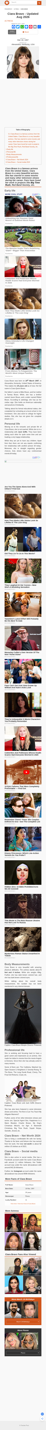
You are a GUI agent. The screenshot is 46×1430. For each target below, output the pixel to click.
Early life (9, 149)
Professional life (12, 157)
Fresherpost (8, 9)
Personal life (11, 152)
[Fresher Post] (7, 3)
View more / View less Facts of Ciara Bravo (23, 1203)
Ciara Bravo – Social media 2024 (18, 162)
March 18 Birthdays (23, 1322)
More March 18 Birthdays (23, 1299)
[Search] (39, 3)
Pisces (23, 1353)
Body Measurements (14, 154)
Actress (16, 9)
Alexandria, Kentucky (21, 44)
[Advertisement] (23, 104)
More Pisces (23, 1330)
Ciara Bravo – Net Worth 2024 (17, 159)
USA (33, 44)
